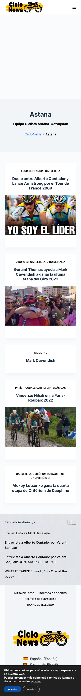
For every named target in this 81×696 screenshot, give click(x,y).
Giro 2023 (22, 261)
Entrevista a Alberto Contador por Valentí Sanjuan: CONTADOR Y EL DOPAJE (36, 559)
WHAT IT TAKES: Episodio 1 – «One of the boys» (36, 573)
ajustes (36, 681)
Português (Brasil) (43, 664)
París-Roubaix (25, 387)
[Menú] (74, 7)
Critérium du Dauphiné (48, 473)
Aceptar (12, 689)
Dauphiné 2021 (40, 477)
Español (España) (43, 659)
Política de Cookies (53, 593)
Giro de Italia (56, 261)
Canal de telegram (40, 604)
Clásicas (59, 387)
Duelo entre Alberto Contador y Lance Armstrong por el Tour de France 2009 (40, 183)
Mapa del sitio (24, 593)
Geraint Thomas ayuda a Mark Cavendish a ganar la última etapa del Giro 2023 (40, 274)
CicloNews (33, 134)
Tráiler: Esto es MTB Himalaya (27, 533)
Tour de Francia (32, 170)
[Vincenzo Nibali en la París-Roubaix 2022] (40, 427)
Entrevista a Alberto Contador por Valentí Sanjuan (36, 545)
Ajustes (31, 689)
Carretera (52, 170)
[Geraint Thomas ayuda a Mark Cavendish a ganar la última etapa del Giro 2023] (40, 306)
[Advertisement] (40, 57)
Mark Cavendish (40, 360)
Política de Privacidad (40, 599)
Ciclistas (40, 352)
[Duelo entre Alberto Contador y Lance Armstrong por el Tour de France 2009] (40, 215)
